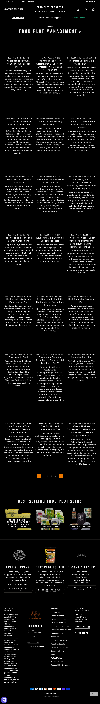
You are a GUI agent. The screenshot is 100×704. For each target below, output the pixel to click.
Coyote (7, 118)
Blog (53, 654)
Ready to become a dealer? (81, 588)
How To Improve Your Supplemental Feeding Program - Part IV (18, 429)
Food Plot (16, 58)
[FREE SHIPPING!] (18, 555)
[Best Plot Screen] (50, 555)
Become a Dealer (58, 651)
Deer (10, 58)
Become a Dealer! (79, 18)
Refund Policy (56, 658)
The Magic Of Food (18, 357)
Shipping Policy (57, 661)
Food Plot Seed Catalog (60, 640)
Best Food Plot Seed (59, 619)
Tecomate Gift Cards (26, 2)
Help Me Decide (44, 11)
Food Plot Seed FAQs (59, 644)
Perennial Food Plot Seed (61, 630)
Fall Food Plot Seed (58, 623)
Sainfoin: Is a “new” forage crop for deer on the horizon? (81, 124)
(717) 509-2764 (10, 2)
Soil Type (51, 118)
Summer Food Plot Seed (60, 626)
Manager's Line (57, 633)
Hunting (83, 176)
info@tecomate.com (36, 646)
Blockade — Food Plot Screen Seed (50, 591)
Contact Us (55, 612)
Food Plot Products (50, 7)
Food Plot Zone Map (59, 616)
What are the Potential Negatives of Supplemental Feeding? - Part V (50, 360)
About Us (54, 609)
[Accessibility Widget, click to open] (4, 700)
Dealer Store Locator (59, 647)
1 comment (83, 58)
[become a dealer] (81, 555)
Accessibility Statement (60, 665)
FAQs (62, 11)
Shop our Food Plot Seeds (18, 589)
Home (49, 26)
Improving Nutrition (81, 357)
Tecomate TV (56, 637)
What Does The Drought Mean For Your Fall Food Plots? (18, 63)
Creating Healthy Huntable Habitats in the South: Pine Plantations (50, 302)
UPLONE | (51, 696)
